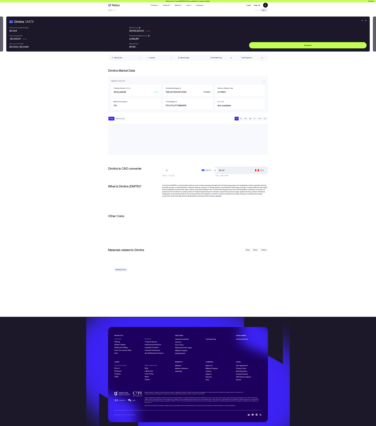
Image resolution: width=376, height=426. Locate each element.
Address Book (180, 353)
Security (178, 342)
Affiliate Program (181, 350)
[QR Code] (265, 5)
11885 (134, 400)
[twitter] (260, 415)
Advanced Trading (121, 347)
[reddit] (249, 415)
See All (238, 380)
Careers (208, 371)
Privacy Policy (241, 368)
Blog (146, 368)
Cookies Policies (242, 374)
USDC (116, 377)
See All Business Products (154, 353)
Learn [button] (188, 5)
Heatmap (178, 371)
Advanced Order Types (183, 348)
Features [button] (166, 5)
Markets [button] (178, 5)
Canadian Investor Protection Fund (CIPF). (193, 394)
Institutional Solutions (153, 345)
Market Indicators (181, 368)
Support (209, 374)
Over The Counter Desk (122, 350)
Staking (117, 342)
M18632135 (122, 400)
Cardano (117, 374)
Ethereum (117, 371)
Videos (147, 379)
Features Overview (182, 339)
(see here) (209, 397)
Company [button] (199, 5)
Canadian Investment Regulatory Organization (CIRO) (160, 394)
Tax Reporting (211, 339)
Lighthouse (149, 371)
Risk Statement (241, 371)
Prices (109, 10)
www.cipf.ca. (148, 402)
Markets (178, 365)
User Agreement (242, 365)
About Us (209, 365)
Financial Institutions (152, 350)
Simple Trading (119, 345)
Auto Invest (179, 345)
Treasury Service (151, 342)
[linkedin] (256, 414)
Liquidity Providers (151, 347)
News (147, 377)
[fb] (252, 414)
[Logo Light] (114, 5)
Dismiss (371, 1)
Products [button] (154, 5)
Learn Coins (149, 374)
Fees (116, 353)
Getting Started (242, 339)
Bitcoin (117, 368)
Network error (121, 270)
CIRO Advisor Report (243, 377)
